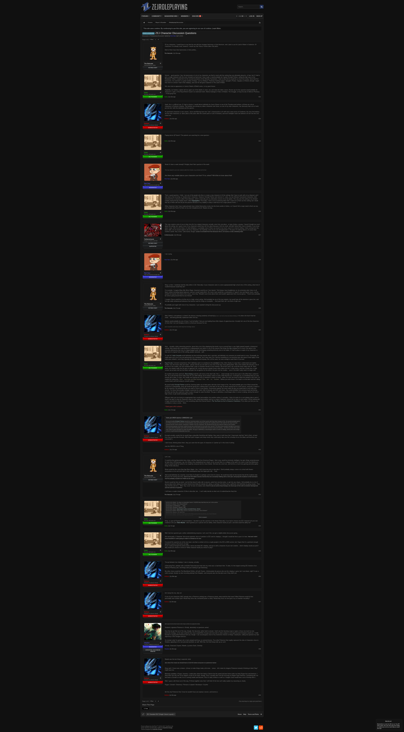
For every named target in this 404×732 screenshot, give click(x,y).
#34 (260, 526)
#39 (260, 695)
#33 (260, 494)
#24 (260, 141)
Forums (145, 16)
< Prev (151, 39)
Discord (196, 16)
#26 (260, 211)
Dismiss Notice (401, 720)
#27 (260, 235)
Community (156, 16)
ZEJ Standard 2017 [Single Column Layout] (160, 714)
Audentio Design (167, 728)
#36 (260, 576)
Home (240, 714)
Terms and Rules (253, 714)
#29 (260, 308)
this (231, 348)
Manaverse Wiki (171, 16)
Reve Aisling (189, 374)
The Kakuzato (148, 63)
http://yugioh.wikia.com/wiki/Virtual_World (188, 509)
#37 (260, 601)
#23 (260, 118)
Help (244, 714)
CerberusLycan (149, 239)
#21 (260, 53)
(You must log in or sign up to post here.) (250, 701)
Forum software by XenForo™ (157, 726)
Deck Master (181, 522)
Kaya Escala (169, 363)
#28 (260, 259)
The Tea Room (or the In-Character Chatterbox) (226, 401)
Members (184, 16)
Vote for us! (388, 721)
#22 (260, 97)
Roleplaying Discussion (157, 36)
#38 (260, 649)
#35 (260, 551)
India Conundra (176, 355)
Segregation (196, 200)
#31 (260, 410)
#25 (260, 179)
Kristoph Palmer (179, 384)
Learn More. (216, 28)
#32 (260, 449)
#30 (260, 330)
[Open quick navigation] (260, 22)
